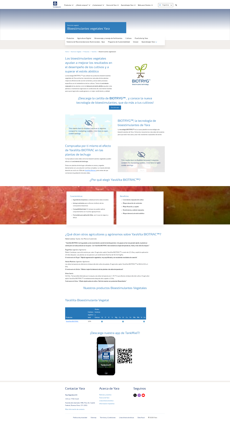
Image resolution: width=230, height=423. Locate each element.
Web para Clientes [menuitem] (144, 5)
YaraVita (93, 51)
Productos (70, 38)
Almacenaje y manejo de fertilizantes (108, 38)
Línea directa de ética (106, 401)
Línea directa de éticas (126, 417)
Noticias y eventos (105, 395)
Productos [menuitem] (67, 5)
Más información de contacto (74, 409)
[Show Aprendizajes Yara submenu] (135, 5)
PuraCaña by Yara (141, 38)
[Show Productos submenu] (72, 5)
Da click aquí (115, 107)
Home (67, 51)
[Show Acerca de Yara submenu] (118, 5)
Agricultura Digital (84, 38)
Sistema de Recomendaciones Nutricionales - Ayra (86, 42)
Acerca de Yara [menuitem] (111, 5)
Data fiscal (141, 417)
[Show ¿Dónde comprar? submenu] (89, 5)
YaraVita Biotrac (90, 170)
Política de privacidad (80, 417)
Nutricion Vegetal (76, 51)
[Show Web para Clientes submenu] (152, 5)
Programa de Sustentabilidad (119, 42)
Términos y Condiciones (108, 417)
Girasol (135, 42)
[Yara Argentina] (57, 4)
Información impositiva (106, 404)
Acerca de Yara (104, 398)
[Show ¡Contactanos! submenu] (103, 5)
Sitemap (93, 417)
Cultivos (129, 38)
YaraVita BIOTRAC (72, 321)
